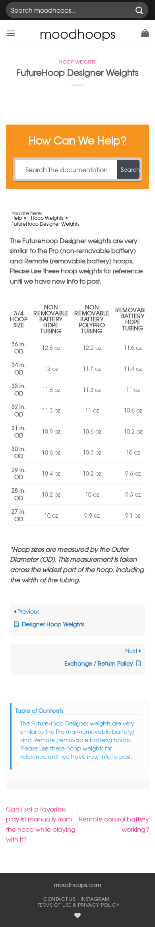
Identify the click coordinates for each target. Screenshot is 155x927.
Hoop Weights (77, 61)
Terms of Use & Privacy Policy (79, 904)
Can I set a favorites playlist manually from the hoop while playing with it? (41, 824)
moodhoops (77, 33)
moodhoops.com (77, 884)
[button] (10, 33)
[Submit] (139, 9)
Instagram (95, 898)
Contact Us (59, 898)
